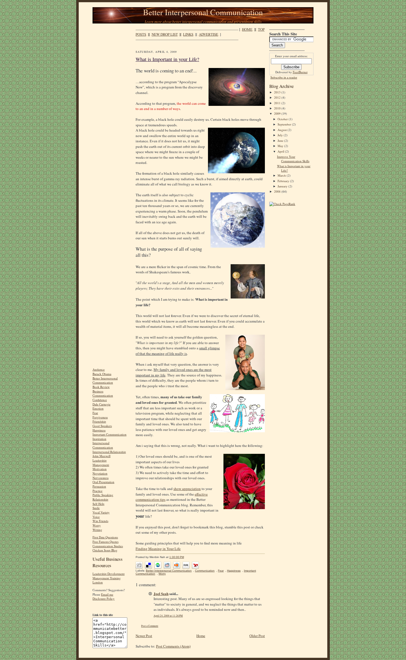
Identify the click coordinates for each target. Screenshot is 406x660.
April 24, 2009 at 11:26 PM (168, 615)
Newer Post (144, 635)
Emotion (98, 408)
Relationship (100, 499)
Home (200, 635)
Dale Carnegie (101, 404)
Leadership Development (109, 574)
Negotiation (100, 473)
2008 (277, 191)
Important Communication (109, 434)
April (281, 151)
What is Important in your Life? (167, 59)
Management (101, 465)
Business (98, 391)
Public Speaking (103, 495)
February (284, 181)
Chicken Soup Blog (105, 550)
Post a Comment (149, 626)
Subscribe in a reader (283, 77)
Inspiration (99, 439)
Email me (107, 594)
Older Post (257, 635)
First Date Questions (105, 537)
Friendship (99, 421)
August (283, 130)
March (282, 175)
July (281, 135)
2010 (277, 108)
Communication (103, 395)
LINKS (188, 34)
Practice (97, 491)
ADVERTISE (208, 34)
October (283, 119)
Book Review (101, 387)
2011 (277, 103)
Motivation (100, 469)
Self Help (98, 504)
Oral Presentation (103, 482)
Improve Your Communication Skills (293, 158)
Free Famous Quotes (105, 541)
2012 (277, 97)
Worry (97, 525)
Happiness (99, 430)
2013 (277, 92)
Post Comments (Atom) (173, 646)
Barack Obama (102, 374)
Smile (96, 508)
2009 (277, 113)
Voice (96, 517)
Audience (99, 369)
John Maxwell (101, 456)
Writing (97, 530)
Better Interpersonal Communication (203, 12)
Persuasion (99, 486)
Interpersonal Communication (103, 445)
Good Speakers (102, 426)
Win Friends (100, 521)
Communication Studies (108, 546)
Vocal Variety (101, 512)
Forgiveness (100, 417)
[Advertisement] (109, 110)
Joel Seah (161, 593)
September (285, 124)
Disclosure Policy (104, 598)
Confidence (100, 400)
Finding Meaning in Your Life (158, 548)
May (281, 146)
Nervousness (101, 478)
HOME (247, 29)
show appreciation (187, 488)
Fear (95, 413)
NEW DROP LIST (165, 34)
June (281, 140)
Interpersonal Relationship (109, 452)
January (283, 186)
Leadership (100, 460)
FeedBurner (300, 72)
